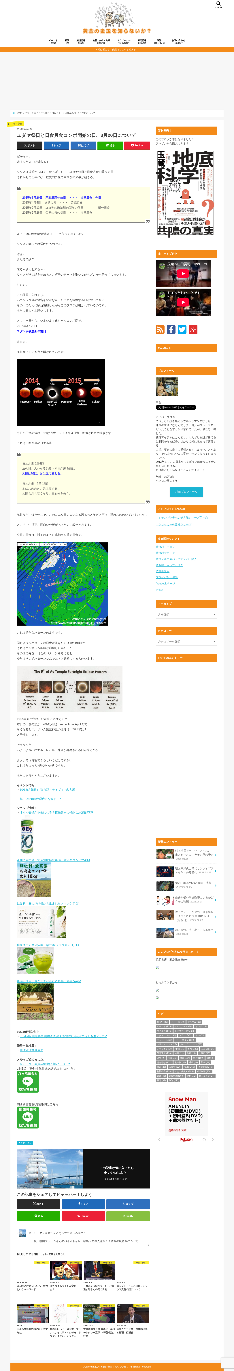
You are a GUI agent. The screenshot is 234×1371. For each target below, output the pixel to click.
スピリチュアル (185, 1031)
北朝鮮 (204, 1053)
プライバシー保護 (167, 577)
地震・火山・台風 (101, 41)
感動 (193, 1062)
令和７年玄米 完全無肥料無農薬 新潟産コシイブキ (52, 860)
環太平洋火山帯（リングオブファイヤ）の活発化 (194, 870)
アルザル (194, 1022)
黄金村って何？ (165, 547)
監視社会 (164, 1071)
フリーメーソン (167, 1044)
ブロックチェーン (191, 1044)
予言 (193, 1049)
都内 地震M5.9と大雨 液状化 (193, 884)
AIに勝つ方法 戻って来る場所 (194, 931)
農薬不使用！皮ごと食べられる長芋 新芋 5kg (47, 981)
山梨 (210, 1058)
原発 (161, 1058)
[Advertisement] (117, 80)
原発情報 (142, 41)
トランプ (185, 1035)
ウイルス (164, 1031)
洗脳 (189, 1067)
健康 (179, 1053)
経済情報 (81, 41)
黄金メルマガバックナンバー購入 (176, 559)
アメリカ (177, 1022)
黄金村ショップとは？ (169, 565)
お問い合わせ (178, 41)
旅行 (161, 1067)
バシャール (164, 1040)
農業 (161, 1076)
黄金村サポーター (167, 553)
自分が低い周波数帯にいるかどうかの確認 (194, 899)
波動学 (175, 1067)
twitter (159, 589)
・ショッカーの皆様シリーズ (173, 524)
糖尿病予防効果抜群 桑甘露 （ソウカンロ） (46, 945)
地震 (198, 1058)
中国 (180, 1049)
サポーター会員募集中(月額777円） (43, 1064)
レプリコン (164, 1049)
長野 (161, 1080)
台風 (172, 1058)
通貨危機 (176, 1076)
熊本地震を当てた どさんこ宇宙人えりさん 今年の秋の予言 (194, 854)
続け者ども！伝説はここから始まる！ (118, 49)
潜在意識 (205, 1067)
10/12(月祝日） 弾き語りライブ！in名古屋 (47, 789)
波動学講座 (162, 571)
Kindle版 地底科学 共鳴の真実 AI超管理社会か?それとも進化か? (62, 1036)
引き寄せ (164, 1062)
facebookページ (165, 583)
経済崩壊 (204, 1071)
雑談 (67, 41)
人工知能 (207, 1049)
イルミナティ (183, 1026)
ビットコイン (185, 1040)
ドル (199, 1035)
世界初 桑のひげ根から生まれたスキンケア (46, 903)
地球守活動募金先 (31, 1050)
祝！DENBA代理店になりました (41, 798)
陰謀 (159, 41)
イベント (53, 41)
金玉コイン (206, 1076)
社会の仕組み (184, 1071)
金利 (191, 1076)
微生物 (180, 1062)
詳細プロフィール (186, 491)
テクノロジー (124, 41)
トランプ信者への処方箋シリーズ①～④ (183, 517)
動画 (191, 1053)
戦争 (205, 1062)
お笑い (162, 1022)
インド (201, 1026)
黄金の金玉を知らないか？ (114, 1366)
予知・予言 (26, 1143)
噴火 (185, 1058)
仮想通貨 (164, 1053)
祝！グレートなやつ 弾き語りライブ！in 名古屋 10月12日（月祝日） (194, 916)
